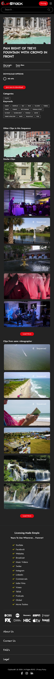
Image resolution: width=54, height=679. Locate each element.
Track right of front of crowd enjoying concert (23, 293)
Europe (7, 106)
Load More (27, 334)
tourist (7, 109)
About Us (8, 631)
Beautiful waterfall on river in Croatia (23, 475)
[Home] (12, 3)
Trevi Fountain (25, 109)
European (15, 106)
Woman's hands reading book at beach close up (23, 420)
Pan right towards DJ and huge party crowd (23, 210)
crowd (36, 113)
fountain (27, 113)
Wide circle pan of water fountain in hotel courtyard (23, 266)
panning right (18, 113)
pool (37, 116)
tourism (46, 106)
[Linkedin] (32, 673)
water (20, 116)
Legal (6, 659)
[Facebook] (22, 673)
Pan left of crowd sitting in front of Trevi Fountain (23, 152)
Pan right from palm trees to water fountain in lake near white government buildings (23, 238)
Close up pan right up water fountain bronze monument (23, 182)
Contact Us (9, 641)
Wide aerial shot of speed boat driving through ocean (23, 364)
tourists (14, 109)
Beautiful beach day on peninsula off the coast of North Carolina (23, 392)
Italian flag (29, 116)
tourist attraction (10, 116)
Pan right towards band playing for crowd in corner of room (23, 321)
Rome (29, 106)
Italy (23, 106)
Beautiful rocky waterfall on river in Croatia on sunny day (23, 503)
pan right (7, 113)
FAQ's (6, 650)
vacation (37, 106)
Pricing (43, 3)
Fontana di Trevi (37, 109)
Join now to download (14, 87)
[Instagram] (27, 673)
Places (7, 98)
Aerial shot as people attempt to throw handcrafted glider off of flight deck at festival (23, 448)
